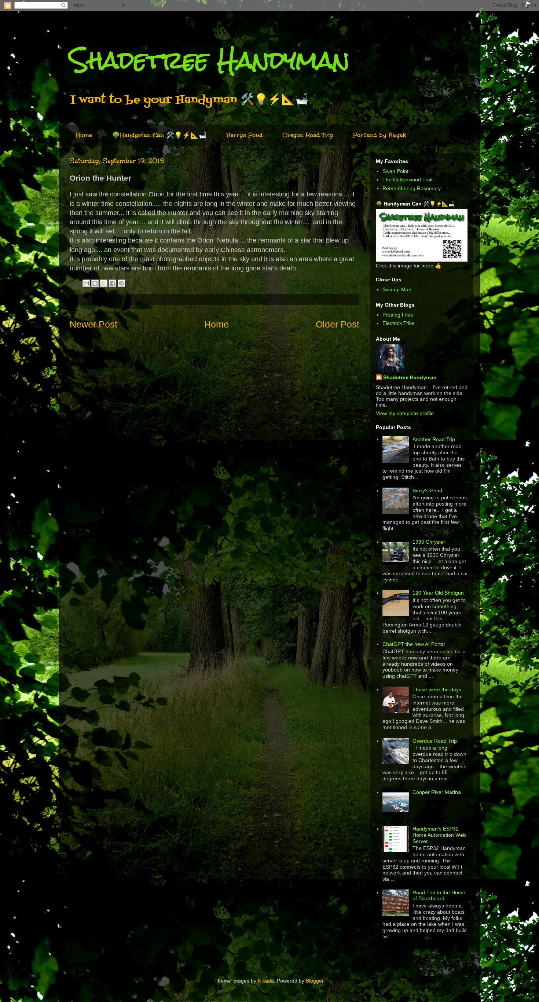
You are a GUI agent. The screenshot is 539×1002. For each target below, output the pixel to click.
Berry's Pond (427, 490)
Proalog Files (397, 315)
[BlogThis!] (95, 283)
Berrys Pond (244, 135)
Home (84, 135)
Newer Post (93, 324)
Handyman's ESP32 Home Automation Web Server (439, 835)
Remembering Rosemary (411, 188)
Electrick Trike (398, 323)
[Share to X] (103, 283)
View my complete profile (405, 413)
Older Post (337, 324)
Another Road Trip (433, 439)
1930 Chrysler (428, 542)
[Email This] (86, 283)
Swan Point (395, 171)
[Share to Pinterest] (121, 283)
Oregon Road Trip (307, 135)
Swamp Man (396, 289)
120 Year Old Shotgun (438, 593)
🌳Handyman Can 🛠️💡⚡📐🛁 (159, 135)
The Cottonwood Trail (407, 179)
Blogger (314, 981)
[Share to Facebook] (112, 283)
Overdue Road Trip (434, 741)
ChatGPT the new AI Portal (413, 644)
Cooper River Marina (436, 792)
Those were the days (436, 689)
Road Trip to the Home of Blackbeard (438, 896)
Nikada (266, 981)
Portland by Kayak (379, 135)
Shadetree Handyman (209, 60)
